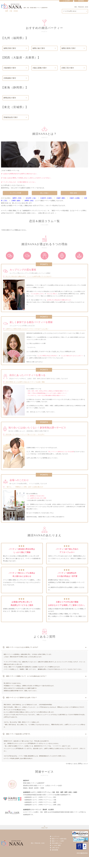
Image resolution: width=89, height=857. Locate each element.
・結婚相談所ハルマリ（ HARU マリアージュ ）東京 (39, 797)
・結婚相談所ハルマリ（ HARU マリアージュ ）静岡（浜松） (42, 804)
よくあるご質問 (56, 845)
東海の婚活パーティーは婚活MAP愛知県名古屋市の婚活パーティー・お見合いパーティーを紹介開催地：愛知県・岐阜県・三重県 (42, 785)
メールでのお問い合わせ (69, 11)
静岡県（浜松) (29, 200)
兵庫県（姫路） (16, 200)
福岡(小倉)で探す (39, 48)
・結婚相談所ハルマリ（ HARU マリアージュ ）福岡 (39, 802)
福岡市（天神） (17, 198)
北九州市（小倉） (31, 198)
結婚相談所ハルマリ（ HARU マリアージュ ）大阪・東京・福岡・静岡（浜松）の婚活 (50, 792)
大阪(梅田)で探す (10, 68)
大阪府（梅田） (61, 198)
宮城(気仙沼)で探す (11, 117)
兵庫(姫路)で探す (10, 78)
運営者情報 (55, 850)
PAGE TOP (44, 828)
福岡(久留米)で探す (68, 48)
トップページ (55, 836)
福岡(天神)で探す (10, 48)
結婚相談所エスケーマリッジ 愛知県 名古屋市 (38, 809)
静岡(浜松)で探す (10, 98)
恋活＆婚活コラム (57, 843)
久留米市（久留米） (46, 198)
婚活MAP (26, 780)
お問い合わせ (55, 847)
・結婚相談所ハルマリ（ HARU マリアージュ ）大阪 (39, 799)
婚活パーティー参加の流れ (59, 838)
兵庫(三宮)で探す (67, 68)
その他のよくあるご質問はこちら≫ (77, 763)
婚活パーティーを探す (58, 841)
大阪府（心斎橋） (75, 198)
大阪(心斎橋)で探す (40, 68)
